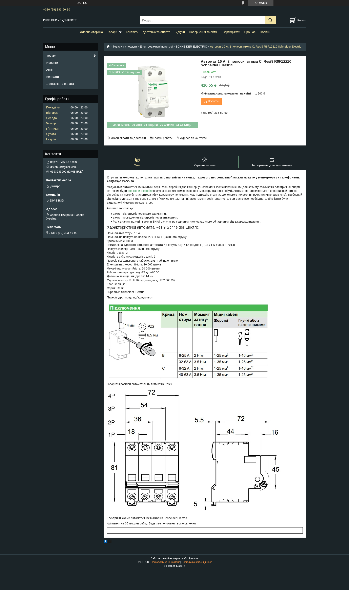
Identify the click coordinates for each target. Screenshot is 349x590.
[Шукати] (270, 20)
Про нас (249, 32)
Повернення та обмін (203, 32)
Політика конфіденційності (197, 562)
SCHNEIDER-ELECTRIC (191, 46)
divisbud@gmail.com (63, 167)
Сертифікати (231, 32)
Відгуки (179, 32)
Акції (49, 69)
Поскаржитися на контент (165, 562)
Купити (213, 101)
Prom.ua (193, 558)
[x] (109, 541)
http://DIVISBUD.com (63, 161)
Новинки (52, 62)
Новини (265, 32)
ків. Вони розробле (140, 190)
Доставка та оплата (156, 32)
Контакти (132, 32)
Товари (112, 32)
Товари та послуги (124, 46)
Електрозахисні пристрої (156, 46)
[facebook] (105, 541)
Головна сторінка (91, 32)
